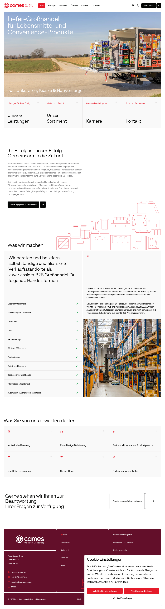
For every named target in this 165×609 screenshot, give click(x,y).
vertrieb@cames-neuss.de (21, 582)
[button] (86, 5)
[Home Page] (18, 5)
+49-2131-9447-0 (18, 572)
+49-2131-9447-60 (19, 577)
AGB (79, 599)
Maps (13, 587)
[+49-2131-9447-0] (137, 5)
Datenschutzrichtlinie (98, 581)
